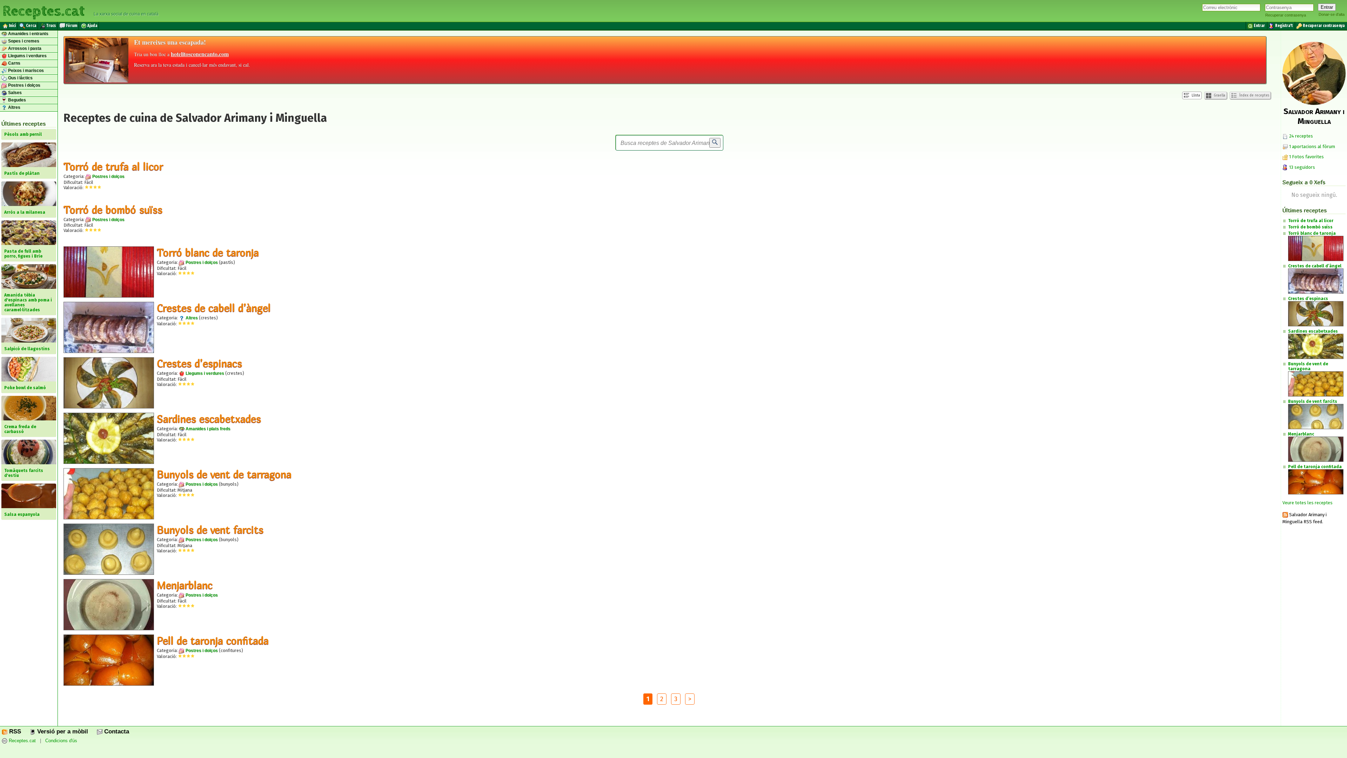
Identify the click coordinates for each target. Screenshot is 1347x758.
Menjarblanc (185, 585)
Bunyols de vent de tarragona (224, 474)
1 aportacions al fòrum (1312, 146)
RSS (14, 731)
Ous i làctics (20, 77)
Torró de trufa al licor (113, 166)
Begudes (16, 100)
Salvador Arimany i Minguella (1314, 116)
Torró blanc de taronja (208, 252)
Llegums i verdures (27, 55)
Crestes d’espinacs (199, 363)
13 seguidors (1301, 167)
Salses (14, 92)
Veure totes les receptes (1307, 502)
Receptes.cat (43, 10)
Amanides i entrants (27, 33)
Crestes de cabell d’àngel (214, 308)
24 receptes (1300, 136)
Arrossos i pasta (24, 48)
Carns (13, 63)
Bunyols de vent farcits (210, 530)
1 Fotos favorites (1306, 156)
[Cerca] (715, 143)
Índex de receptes (1253, 95)
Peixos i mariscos (25, 70)
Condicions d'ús (61, 741)
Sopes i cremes (23, 41)
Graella (1219, 95)
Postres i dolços (23, 85)
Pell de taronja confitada (213, 640)
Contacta (115, 731)
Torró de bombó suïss (112, 209)
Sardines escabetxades (209, 419)
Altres (13, 107)
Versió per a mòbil (61, 731)
